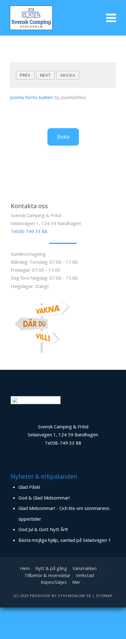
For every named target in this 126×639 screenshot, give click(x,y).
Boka (63, 136)
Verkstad (85, 575)
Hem (25, 568)
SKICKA (67, 75)
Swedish (40, 400)
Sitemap (104, 595)
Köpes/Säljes (54, 582)
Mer (76, 582)
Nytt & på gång (51, 568)
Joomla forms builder (31, 97)
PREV (25, 75)
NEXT (45, 75)
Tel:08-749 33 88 (29, 231)
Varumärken (84, 568)
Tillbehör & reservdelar (47, 575)
